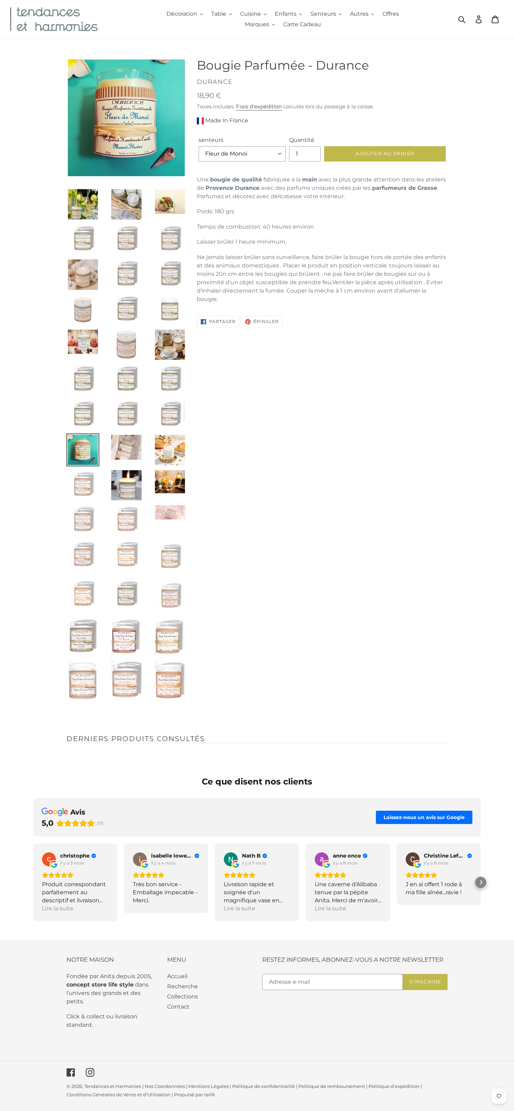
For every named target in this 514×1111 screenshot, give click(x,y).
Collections (182, 996)
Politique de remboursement (331, 1086)
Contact (178, 1006)
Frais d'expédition (259, 106)
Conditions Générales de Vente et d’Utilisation (118, 1094)
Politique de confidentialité (263, 1086)
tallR (209, 1094)
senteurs (211, 140)
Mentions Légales (208, 1086)
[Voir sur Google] (49, 859)
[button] (33, 882)
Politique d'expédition (394, 1086)
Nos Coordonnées (165, 1086)
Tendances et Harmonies (112, 1086)
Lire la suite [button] (57, 908)
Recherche (182, 986)
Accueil (177, 976)
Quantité (301, 140)
